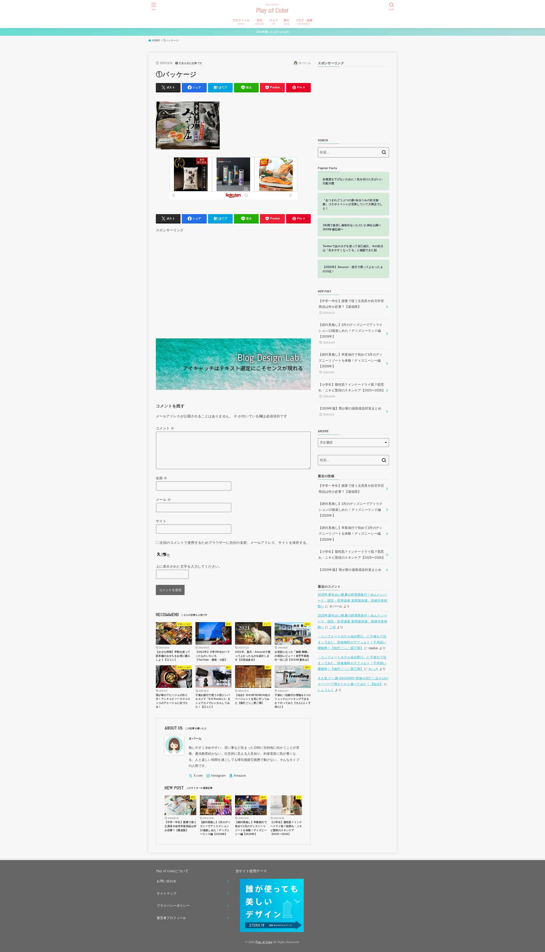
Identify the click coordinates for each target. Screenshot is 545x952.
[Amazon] (237, 776)
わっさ (373, 669)
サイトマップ (166, 893)
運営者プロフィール (171, 918)
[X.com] (196, 776)
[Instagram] (216, 776)
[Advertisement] (233, 280)
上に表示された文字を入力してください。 (189, 566)
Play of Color (272, 11)
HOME (156, 40)
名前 (161, 478)
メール (163, 499)
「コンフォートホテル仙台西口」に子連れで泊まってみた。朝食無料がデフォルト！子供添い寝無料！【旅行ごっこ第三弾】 (352, 642)
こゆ (332, 627)
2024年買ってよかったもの (272, 31)
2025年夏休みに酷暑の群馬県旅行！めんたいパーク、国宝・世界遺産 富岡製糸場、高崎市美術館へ (352, 600)
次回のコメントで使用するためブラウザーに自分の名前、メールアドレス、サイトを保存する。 (234, 542)
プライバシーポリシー (173, 905)
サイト (161, 521)
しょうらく (326, 690)
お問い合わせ (166, 881)
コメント (165, 428)
